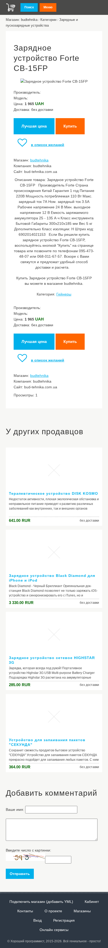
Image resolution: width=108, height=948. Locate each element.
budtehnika (39, 160)
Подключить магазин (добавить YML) (41, 901)
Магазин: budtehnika (21, 20)
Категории (48, 20)
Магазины (82, 911)
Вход (37, 920)
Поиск (29, 7)
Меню (48, 7)
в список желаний (47, 145)
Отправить (20, 874)
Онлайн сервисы (54, 930)
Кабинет (92, 901)
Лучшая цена (34, 126)
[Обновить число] (25, 860)
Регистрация (64, 920)
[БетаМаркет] (11, 7)
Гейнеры (63, 294)
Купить (70, 126)
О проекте (53, 911)
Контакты (25, 911)
